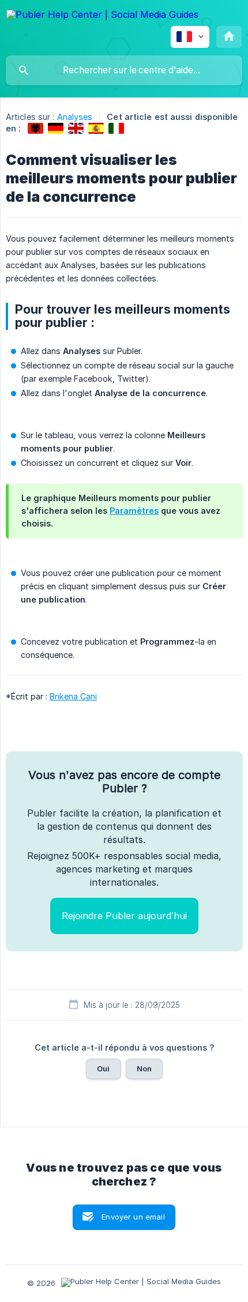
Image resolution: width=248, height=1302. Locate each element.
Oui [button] (103, 1068)
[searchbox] (124, 70)
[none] (102, 16)
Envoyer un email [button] (133, 1216)
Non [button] (144, 1068)
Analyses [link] (75, 117)
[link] (35, 128)
